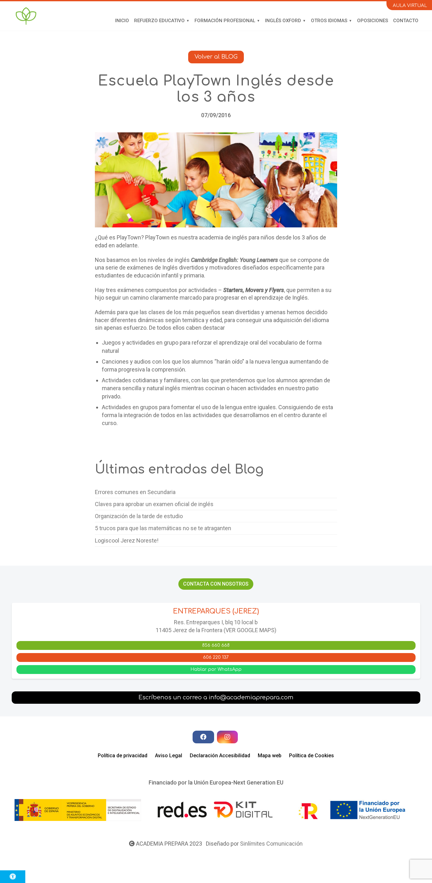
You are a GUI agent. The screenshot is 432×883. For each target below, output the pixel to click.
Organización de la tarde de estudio (139, 516)
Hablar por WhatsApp (216, 669)
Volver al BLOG (216, 57)
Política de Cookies (311, 756)
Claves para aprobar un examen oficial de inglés (154, 504)
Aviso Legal (168, 756)
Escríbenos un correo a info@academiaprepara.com (216, 697)
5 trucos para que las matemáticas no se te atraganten (163, 528)
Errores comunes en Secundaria (135, 492)
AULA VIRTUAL (410, 5)
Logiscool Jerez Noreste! (126, 540)
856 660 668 (216, 645)
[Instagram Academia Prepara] (227, 737)
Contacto (405, 20)
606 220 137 (216, 657)
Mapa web (269, 756)
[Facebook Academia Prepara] (203, 737)
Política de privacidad (122, 756)
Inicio (122, 20)
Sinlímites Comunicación (271, 843)
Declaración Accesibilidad (220, 756)
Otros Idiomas (329, 20)
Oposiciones (372, 20)
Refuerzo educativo (159, 20)
